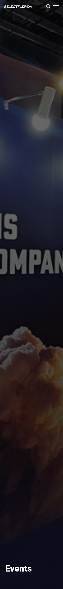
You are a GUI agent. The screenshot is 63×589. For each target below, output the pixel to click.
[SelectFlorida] (18, 6)
